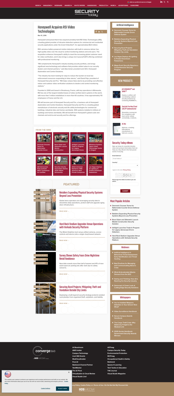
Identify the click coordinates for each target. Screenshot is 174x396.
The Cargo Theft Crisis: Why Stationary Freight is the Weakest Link (124, 325)
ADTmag (110, 347)
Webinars (58, 5)
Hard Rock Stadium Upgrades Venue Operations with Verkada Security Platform (81, 226)
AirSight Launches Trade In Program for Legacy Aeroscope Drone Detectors (78, 148)
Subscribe (134, 5)
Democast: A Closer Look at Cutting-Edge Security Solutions (126, 286)
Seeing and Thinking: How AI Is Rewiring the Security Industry (126, 280)
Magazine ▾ (47, 5)
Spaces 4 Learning (114, 365)
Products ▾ (103, 5)
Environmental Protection (117, 353)
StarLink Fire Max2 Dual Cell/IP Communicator (129, 107)
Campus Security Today (116, 350)
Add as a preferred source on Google (140, 2)
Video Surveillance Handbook (125, 311)
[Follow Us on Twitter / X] (164, 2)
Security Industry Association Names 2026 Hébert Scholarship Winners (61, 170)
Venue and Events (40, 223)
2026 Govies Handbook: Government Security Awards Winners (125, 333)
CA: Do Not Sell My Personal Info (116, 385)
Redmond (111, 362)
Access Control (39, 231)
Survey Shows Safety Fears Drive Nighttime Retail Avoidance (79, 257)
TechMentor (77, 368)
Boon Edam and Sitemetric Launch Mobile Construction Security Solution (125, 222)
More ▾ (113, 5)
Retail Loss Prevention (41, 192)
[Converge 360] (44, 351)
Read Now (63, 211)
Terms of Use (98, 385)
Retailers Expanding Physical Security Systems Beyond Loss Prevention (81, 194)
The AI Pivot (77, 371)
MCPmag (111, 356)
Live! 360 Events (78, 356)
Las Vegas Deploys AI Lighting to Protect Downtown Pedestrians (95, 169)
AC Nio (124, 124)
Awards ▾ (68, 5)
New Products (125, 81)
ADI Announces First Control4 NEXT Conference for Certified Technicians (43, 170)
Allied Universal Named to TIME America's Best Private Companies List (78, 170)
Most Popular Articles (120, 201)
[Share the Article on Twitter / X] (102, 31)
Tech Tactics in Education (117, 368)
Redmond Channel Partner (82, 365)
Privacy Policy (127, 170)
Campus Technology (80, 353)
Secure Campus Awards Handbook (123, 317)
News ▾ (38, 5)
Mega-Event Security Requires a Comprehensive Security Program (126, 67)
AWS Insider (77, 350)
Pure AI (75, 362)
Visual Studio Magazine (116, 374)
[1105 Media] (41, 358)
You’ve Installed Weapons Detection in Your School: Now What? (125, 305)
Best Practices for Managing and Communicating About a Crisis (125, 265)
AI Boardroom (77, 347)
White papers (79, 5)
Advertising (123, 5)
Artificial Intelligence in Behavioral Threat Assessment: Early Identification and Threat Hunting (126, 255)
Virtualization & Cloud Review (83, 374)
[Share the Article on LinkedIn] (99, 31)
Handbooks (92, 5)
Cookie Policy (85, 385)
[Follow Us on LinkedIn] (161, 2)
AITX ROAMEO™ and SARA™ (128, 90)
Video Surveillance (40, 227)
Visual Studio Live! (79, 377)
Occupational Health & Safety (118, 359)
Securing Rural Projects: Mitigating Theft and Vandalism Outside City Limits (80, 288)
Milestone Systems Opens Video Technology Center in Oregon (95, 147)
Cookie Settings (45, 388)
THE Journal (112, 371)
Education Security (40, 255)
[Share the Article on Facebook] (95, 31)
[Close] (69, 372)
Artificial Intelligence (41, 196)
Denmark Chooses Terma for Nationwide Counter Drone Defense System (43, 148)
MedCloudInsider (79, 359)
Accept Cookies (62, 388)
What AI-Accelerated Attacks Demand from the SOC (124, 273)
